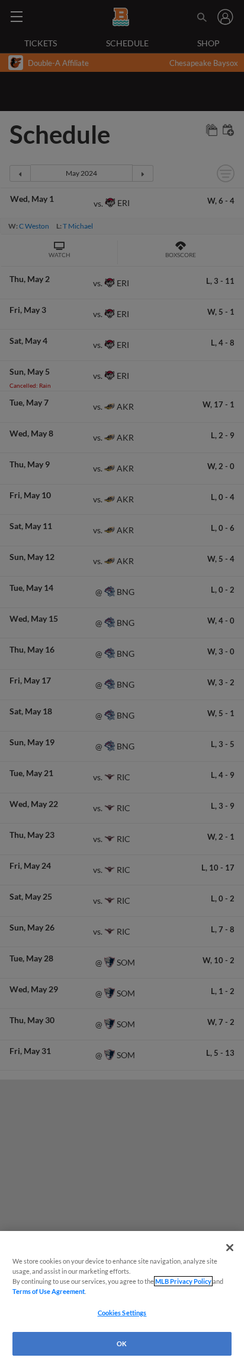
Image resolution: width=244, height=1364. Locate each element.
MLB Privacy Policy (183, 1281)
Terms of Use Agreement (48, 1291)
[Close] (230, 1248)
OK (122, 1343)
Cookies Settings (122, 1312)
